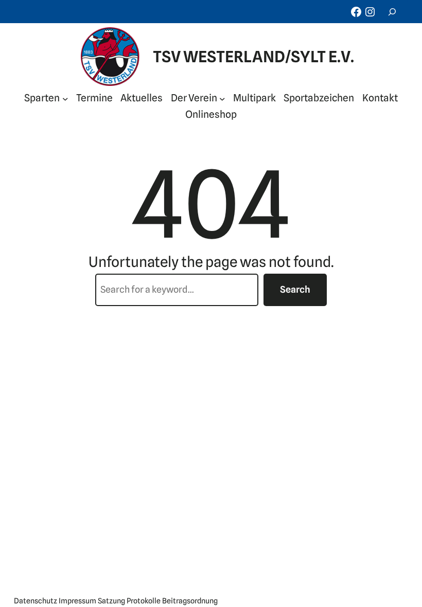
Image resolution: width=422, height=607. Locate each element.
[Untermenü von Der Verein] (222, 98)
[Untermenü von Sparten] (65, 98)
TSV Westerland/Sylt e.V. (253, 56)
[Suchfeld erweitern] (392, 11)
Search (295, 289)
